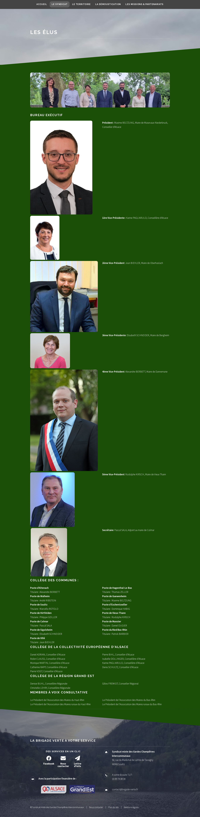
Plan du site (113, 807)
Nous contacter (96, 807)
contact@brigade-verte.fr (125, 789)
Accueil (41, 4)
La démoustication (108, 4)
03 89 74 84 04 (118, 778)
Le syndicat (59, 4)
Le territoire (81, 4)
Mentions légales (131, 807)
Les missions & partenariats (144, 4)
